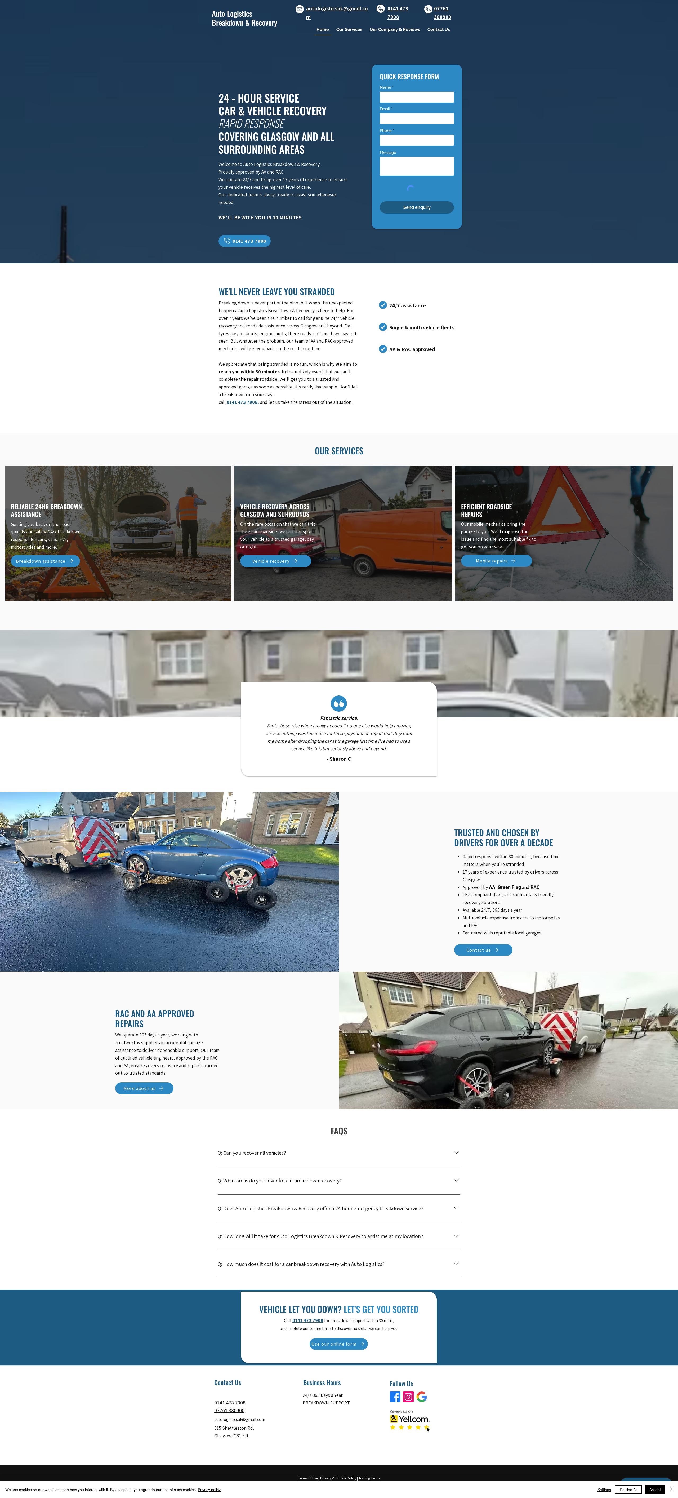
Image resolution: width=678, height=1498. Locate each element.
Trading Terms (369, 1478)
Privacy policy (209, 1489)
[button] (349, 29)
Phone (386, 131)
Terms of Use (308, 1478)
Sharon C (340, 758)
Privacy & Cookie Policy (338, 1478)
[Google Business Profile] (421, 1396)
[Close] (671, 1489)
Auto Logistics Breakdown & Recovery (244, 18)
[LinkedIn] (408, 1396)
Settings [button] (604, 1489)
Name (385, 88)
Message (388, 153)
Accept (655, 1489)
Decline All (628, 1489)
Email (385, 109)
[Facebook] (395, 1396)
